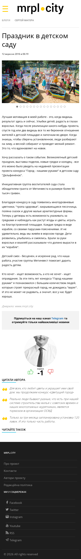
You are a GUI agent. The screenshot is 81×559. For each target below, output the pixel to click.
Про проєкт (11, 463)
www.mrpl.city (24, 306)
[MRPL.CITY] (40, 9)
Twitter (14, 510)
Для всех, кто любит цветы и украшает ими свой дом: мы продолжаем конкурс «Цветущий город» (41, 390)
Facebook (16, 503)
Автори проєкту (14, 478)
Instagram (16, 517)
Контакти (10, 471)
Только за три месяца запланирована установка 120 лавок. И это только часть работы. (44, 419)
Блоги (6, 20)
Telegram (57, 318)
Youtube (15, 526)
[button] (75, 82)
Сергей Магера (24, 20)
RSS (12, 533)
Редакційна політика (18, 485)
